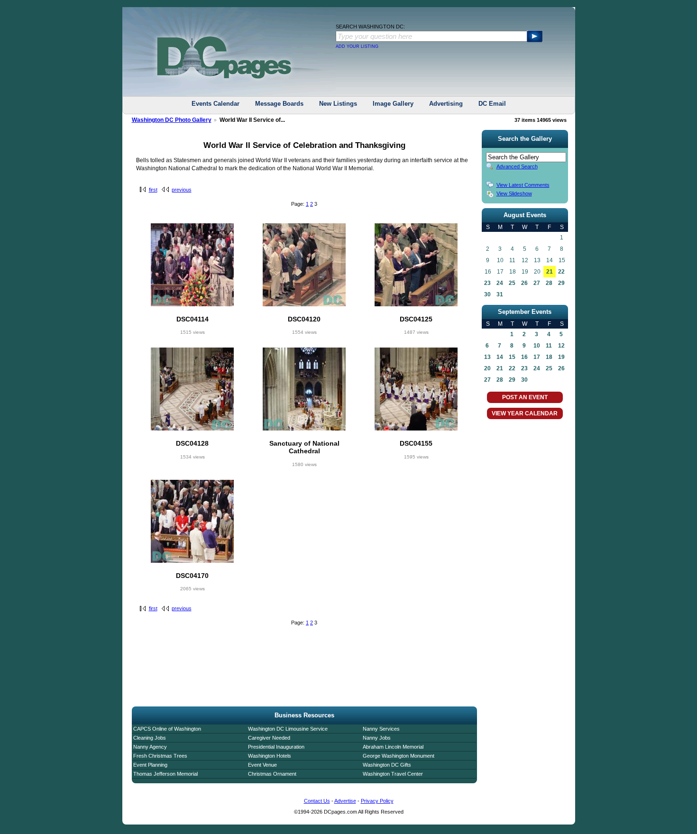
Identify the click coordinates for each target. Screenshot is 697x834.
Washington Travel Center (393, 774)
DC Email (492, 103)
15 (512, 357)
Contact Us (317, 801)
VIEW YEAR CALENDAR (525, 413)
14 (499, 357)
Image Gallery (393, 103)
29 (561, 283)
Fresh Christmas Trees (160, 756)
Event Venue (262, 765)
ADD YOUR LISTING (357, 46)
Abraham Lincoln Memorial (393, 747)
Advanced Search (517, 166)
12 (561, 345)
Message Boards (279, 103)
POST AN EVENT (525, 397)
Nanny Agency (150, 747)
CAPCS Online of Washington (167, 729)
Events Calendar (215, 103)
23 (487, 283)
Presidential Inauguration (276, 747)
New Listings (338, 103)
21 (549, 271)
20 (487, 368)
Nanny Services (381, 729)
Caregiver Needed (269, 738)
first (153, 189)
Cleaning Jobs (149, 738)
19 (561, 357)
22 (561, 271)
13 (487, 357)
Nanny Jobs (377, 738)
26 (524, 283)
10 (536, 345)
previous (182, 189)
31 (499, 294)
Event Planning (150, 765)
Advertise (345, 801)
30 (487, 294)
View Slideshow (514, 193)
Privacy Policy (377, 801)
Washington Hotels (269, 756)
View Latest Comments (523, 185)
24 (499, 283)
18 (549, 357)
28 (549, 283)
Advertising (446, 103)
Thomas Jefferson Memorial (165, 774)
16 (524, 357)
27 (536, 283)
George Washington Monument (398, 756)
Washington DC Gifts (387, 765)
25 (512, 283)
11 (549, 345)
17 (536, 357)
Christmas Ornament (272, 774)
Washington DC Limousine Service (288, 729)
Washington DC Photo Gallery (171, 120)
